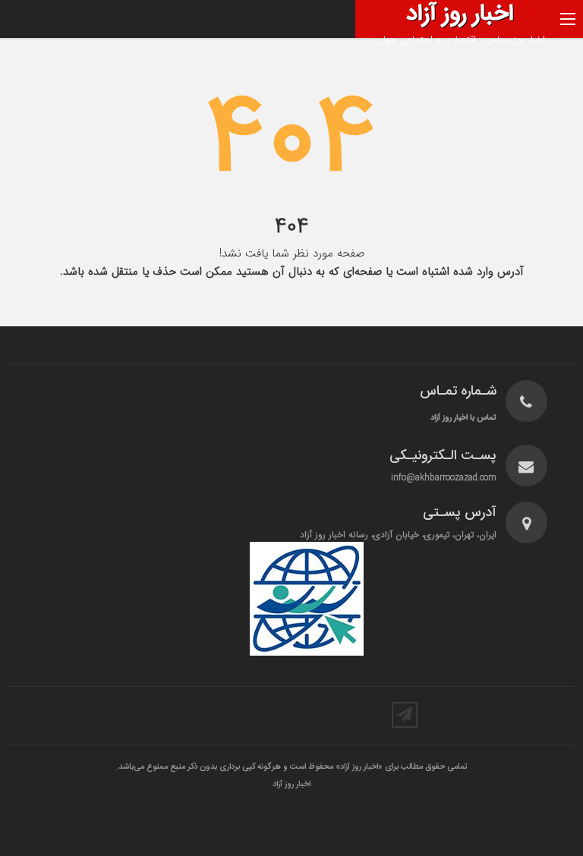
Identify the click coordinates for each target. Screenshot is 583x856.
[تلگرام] (405, 715)
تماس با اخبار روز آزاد (463, 417)
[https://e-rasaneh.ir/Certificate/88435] (306, 599)
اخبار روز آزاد (291, 784)
